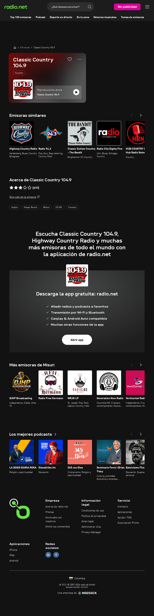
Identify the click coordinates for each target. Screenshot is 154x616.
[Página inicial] (14, 47)
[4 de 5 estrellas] (25, 187)
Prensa (49, 512)
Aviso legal (88, 521)
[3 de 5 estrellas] (20, 187)
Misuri (46, 207)
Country (19, 73)
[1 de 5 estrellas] (11, 187)
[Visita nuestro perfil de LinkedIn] (48, 555)
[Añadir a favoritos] (70, 59)
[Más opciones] (79, 59)
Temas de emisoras (132, 17)
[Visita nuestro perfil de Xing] (56, 555)
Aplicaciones (125, 512)
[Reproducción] (76, 92)
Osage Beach (30, 207)
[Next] (141, 114)
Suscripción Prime (128, 523)
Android (13, 560)
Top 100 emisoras (20, 17)
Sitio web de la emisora (22, 197)
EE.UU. (59, 207)
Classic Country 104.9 (48, 95)
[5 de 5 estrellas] (29, 187)
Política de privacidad (94, 516)
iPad (11, 555)
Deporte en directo (61, 17)
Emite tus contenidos (57, 526)
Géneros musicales (105, 17)
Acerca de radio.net (56, 506)
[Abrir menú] (147, 7)
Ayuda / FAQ (124, 517)
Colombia (79, 578)
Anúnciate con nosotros (53, 519)
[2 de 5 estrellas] (16, 187)
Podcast (40, 17)
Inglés (14, 207)
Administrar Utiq (91, 527)
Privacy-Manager (91, 532)
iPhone (13, 550)
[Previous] (131, 114)
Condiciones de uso (93, 510)
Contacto (123, 506)
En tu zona (83, 17)
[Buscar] (89, 7)
